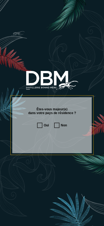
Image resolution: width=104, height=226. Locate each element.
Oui (46, 125)
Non (64, 125)
